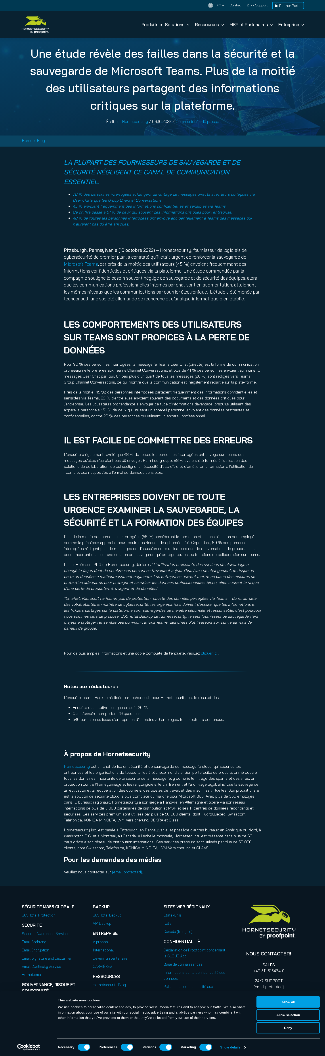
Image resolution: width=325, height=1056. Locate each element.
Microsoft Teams (81, 264)
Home (27, 140)
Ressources (207, 24)
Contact (236, 5)
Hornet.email (32, 974)
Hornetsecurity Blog (109, 984)
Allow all (288, 1002)
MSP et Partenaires (248, 24)
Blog (41, 140)
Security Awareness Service (45, 933)
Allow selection (288, 1015)
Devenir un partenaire (110, 958)
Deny (288, 1028)
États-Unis (172, 915)
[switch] (127, 1047)
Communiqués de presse (197, 121)
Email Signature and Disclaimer (47, 958)
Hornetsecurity (135, 121)
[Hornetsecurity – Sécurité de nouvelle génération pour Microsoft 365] (35, 24)
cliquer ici (209, 653)
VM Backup (102, 923)
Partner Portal (290, 5)
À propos (100, 942)
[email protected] (269, 986)
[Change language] (216, 5)
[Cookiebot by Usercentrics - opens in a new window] (28, 1047)
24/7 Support (257, 5)
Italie (168, 923)
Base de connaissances (183, 964)
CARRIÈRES (102, 966)
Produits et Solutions (163, 24)
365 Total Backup (107, 915)
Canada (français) (178, 931)
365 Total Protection (38, 915)
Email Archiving (34, 942)
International (103, 950)
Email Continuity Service (41, 966)
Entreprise (288, 24)
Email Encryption (35, 950)
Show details (230, 1047)
